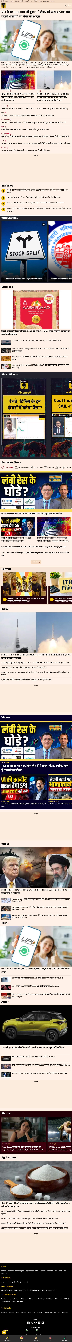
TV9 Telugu (24, 1299)
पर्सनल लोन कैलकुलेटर (20, 1290)
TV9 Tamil (66, 1299)
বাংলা (31, 1)
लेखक (3, 1282)
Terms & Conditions (62, 1312)
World (5, 844)
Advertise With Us (21, 1312)
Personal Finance (53, 801)
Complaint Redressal (50, 1312)
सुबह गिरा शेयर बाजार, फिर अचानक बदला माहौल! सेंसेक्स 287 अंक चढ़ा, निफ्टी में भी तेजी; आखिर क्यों (18, 97)
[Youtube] (35, 1323)
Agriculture (8, 1157)
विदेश (60, 1271)
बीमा (36, 1271)
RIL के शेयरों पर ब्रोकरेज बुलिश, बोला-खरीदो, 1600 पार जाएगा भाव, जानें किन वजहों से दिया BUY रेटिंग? (37, 191)
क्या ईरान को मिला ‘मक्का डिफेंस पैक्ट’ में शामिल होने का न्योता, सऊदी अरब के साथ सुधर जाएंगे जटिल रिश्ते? (40, 908)
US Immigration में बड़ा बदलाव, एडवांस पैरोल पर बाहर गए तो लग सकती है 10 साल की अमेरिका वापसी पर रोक (39, 916)
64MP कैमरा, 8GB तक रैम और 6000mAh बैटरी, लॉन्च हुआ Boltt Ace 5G (35, 986)
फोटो (13, 1282)
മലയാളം (46, 1)
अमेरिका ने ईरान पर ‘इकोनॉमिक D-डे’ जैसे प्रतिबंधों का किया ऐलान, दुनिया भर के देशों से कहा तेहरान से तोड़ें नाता (35, 892)
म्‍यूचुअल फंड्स (30, 1271)
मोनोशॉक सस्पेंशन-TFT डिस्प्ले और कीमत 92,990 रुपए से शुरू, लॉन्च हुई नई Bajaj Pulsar (41, 1065)
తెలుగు (17, 1)
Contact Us (4, 1312)
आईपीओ (42, 1271)
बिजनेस (3, 1271)
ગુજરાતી (27, 1)
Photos (6, 1113)
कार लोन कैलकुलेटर (34, 1290)
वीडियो (19, 1282)
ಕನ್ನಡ (12, 1)
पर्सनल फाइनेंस (19, 1271)
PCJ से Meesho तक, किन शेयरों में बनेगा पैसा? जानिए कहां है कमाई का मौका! (35, 768)
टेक (65, 1271)
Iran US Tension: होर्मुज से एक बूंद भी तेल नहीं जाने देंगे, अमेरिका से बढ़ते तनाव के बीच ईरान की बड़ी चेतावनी (41, 900)
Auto (4, 1002)
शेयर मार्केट (10, 1271)
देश (56, 1271)
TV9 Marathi (16, 1299)
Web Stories (9, 218)
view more (35, 562)
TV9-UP (52, 1)
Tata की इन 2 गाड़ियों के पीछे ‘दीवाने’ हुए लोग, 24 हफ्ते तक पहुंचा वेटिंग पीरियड (32, 1048)
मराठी (21, 1)
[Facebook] (28, 1323)
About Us (11, 1312)
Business (4, 106)
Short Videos (9, 374)
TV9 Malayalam (5, 1302)
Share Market (5, 120)
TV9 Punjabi (58, 1299)
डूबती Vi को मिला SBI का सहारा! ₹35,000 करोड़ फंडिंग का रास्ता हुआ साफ (23, 805)
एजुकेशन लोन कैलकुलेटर (49, 1290)
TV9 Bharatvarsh (6, 1299)
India (38, 91)
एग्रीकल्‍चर (4, 1274)
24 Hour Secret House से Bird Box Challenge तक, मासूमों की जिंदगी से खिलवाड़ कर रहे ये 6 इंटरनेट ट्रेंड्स (41, 995)
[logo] (3, 5)
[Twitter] (32, 1323)
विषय (8, 1282)
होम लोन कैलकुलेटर (7, 1290)
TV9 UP (13, 1302)
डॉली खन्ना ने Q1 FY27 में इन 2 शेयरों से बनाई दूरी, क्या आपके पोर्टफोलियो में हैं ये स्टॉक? (33, 197)
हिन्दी (2, 1)
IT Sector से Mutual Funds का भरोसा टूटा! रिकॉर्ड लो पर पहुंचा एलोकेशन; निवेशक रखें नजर (35, 203)
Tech (2, 113)
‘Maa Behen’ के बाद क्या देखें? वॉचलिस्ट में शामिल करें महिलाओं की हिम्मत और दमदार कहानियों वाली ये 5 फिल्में (22, 1148)
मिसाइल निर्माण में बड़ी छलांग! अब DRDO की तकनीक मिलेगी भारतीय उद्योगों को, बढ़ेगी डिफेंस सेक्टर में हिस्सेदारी (53, 97)
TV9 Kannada (33, 1299)
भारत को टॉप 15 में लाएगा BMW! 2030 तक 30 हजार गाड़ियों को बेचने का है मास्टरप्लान (39, 1073)
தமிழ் (40, 1)
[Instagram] (39, 1323)
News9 (7, 1)
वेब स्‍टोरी (25, 1282)
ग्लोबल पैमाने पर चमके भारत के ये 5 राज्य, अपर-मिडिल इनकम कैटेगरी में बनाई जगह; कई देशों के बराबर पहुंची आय (39, 210)
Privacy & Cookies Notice (35, 1312)
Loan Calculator (7, 1286)
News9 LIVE (20, 1302)
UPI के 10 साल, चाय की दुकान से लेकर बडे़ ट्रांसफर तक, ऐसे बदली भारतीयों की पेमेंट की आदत (35, 970)
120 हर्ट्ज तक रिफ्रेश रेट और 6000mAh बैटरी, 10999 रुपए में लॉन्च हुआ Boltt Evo (38, 978)
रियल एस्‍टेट (50, 1271)
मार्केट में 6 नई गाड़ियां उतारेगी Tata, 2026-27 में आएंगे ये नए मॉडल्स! (34, 1057)
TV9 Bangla (41, 1299)
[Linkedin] (43, 1323)
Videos (5, 717)
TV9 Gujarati (49, 1299)
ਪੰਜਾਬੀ (35, 1)
